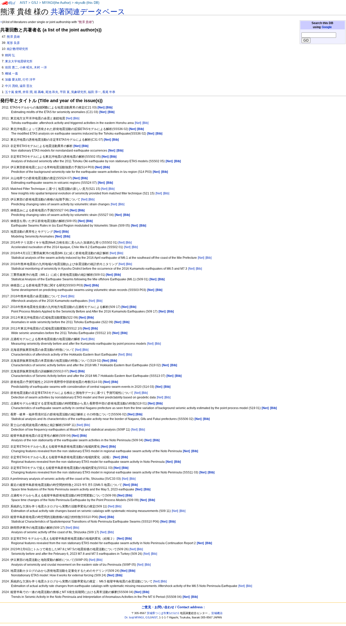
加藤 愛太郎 (13, 79)
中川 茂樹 (11, 86)
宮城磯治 (216, 613)
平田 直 (65, 92)
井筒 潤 (27, 92)
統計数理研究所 (17, 49)
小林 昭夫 (26, 67)
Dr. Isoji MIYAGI (134, 617)
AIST (23, 3)
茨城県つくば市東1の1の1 (163, 613)
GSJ (34, 3)
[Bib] (76, 118)
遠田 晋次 (26, 86)
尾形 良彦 (13, 43)
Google (327, 27)
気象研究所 (78, 92)
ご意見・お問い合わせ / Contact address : (173, 607)
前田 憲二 (11, 67)
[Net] (69, 118)
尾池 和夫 (51, 92)
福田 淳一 (94, 92)
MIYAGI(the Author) (56, 3)
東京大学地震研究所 (18, 61)
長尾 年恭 (108, 92)
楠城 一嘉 (11, 73)
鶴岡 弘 (10, 55)
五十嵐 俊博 (13, 92)
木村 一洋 (40, 67)
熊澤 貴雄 (13, 37)
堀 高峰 (39, 92)
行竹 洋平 (29, 79)
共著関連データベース (88, 12)
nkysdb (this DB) (87, 3)
